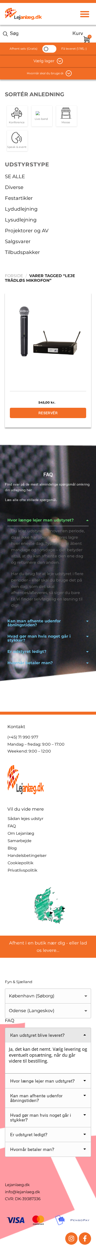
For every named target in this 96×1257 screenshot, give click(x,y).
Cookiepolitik (20, 863)
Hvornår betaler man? (30, 662)
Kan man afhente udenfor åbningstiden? (34, 623)
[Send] (6, 33)
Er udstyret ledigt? (26, 651)
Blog (12, 848)
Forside (14, 275)
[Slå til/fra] (87, 198)
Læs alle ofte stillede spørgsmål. (31, 500)
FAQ (12, 826)
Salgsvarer (18, 241)
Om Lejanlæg (21, 833)
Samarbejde (20, 840)
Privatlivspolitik (22, 870)
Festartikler (19, 198)
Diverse (14, 187)
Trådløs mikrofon (48, 382)
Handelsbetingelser (27, 855)
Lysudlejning (21, 220)
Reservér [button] (48, 413)
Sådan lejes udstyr (25, 818)
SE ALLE (15, 176)
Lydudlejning (21, 209)
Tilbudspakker (22, 252)
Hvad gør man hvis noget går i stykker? (39, 638)
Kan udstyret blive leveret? (37, 1035)
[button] (84, 13)
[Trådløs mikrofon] (48, 333)
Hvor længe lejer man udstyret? (40, 520)
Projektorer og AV (26, 231)
